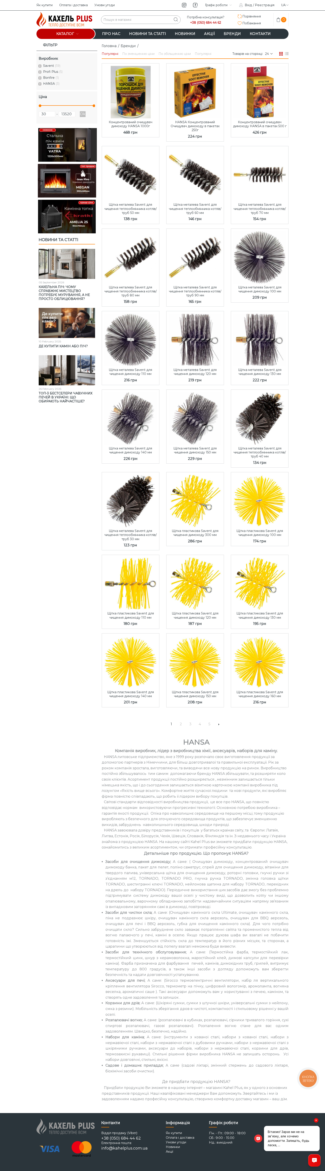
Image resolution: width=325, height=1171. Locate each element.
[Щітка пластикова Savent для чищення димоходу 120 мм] (195, 582)
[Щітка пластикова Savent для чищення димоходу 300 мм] (195, 499)
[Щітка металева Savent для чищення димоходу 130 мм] (259, 338)
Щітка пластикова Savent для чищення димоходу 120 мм (195, 615)
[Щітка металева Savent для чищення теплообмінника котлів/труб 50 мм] (130, 173)
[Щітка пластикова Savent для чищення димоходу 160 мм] (259, 660)
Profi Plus (53, 72)
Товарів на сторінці (247, 54)
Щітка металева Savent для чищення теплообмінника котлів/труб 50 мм (130, 209)
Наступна (219, 724)
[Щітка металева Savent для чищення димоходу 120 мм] (195, 338)
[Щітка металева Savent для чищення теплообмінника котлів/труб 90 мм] (195, 256)
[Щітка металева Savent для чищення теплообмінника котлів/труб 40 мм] (259, 417)
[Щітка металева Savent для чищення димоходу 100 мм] (259, 256)
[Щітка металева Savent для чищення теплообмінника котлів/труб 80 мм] (130, 256)
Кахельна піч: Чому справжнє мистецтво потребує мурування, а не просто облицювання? (64, 293)
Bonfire (51, 78)
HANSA (51, 84)
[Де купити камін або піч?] (67, 323)
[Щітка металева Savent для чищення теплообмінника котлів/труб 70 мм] (259, 173)
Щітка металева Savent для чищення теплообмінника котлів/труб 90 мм (195, 291)
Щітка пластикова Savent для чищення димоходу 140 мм (130, 694)
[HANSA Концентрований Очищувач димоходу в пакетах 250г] (195, 90)
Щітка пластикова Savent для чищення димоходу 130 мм (259, 615)
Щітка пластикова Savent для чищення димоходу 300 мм (195, 533)
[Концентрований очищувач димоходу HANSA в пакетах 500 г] (259, 90)
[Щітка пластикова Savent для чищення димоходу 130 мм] (259, 582)
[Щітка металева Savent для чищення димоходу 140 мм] (130, 417)
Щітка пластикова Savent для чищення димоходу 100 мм (259, 533)
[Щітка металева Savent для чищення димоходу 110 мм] (130, 338)
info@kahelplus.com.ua (124, 1148)
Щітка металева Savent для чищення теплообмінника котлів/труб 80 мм (130, 291)
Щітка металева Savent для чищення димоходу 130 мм (259, 372)
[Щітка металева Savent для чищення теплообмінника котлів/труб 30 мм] (130, 499)
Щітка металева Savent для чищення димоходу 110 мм (130, 372)
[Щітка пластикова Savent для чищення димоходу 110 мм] (130, 582)
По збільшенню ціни (175, 54)
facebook (195, 5)
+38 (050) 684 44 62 (205, 23)
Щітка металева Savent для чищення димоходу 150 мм (195, 450)
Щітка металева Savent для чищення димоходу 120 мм (195, 372)
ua (283, 5)
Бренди (128, 46)
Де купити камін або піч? (63, 346)
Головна (109, 46)
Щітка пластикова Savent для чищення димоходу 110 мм (130, 615)
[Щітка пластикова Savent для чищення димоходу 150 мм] (195, 660)
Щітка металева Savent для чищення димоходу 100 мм (259, 289)
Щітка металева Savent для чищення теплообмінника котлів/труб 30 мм (130, 535)
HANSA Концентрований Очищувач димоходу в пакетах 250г (195, 126)
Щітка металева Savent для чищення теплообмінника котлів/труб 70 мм (259, 209)
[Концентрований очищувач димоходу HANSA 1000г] (130, 90)
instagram (184, 5)
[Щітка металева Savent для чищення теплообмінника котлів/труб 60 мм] (195, 173)
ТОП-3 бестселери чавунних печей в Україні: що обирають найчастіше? (65, 397)
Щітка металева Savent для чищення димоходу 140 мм (130, 450)
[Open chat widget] (314, 1160)
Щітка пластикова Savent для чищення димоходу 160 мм (259, 694)
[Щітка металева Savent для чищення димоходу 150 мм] (195, 417)
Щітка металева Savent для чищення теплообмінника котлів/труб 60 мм (195, 209)
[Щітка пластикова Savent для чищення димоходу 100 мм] (259, 499)
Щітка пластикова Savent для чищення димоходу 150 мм (195, 694)
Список (287, 54)
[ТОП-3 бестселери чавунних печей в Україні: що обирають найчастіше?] (67, 370)
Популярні (110, 54)
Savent (51, 66)
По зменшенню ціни (138, 54)
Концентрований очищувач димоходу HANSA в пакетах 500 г (260, 124)
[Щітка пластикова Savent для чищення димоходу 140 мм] (130, 660)
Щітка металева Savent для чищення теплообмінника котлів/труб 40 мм (259, 452)
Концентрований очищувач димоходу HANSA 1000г (130, 124)
